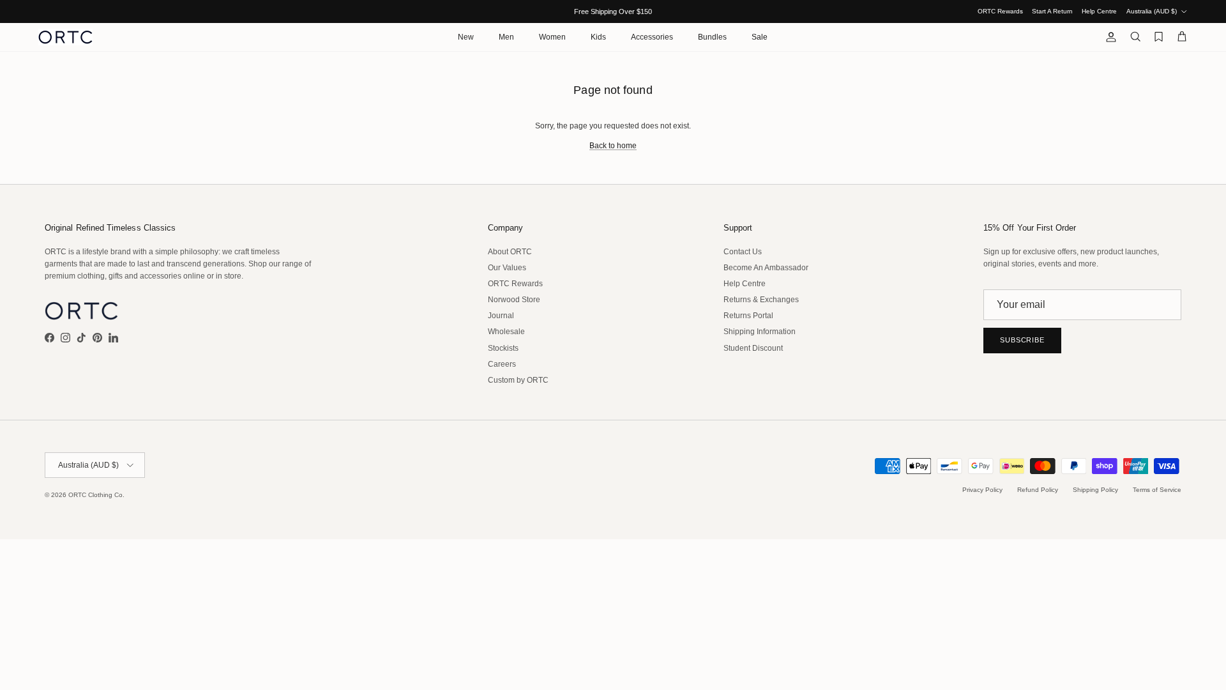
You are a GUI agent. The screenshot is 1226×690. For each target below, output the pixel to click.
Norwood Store (514, 299)
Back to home (613, 145)
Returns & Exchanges (761, 299)
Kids (598, 37)
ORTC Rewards (1000, 11)
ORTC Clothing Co (95, 494)
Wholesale (506, 331)
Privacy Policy (982, 489)
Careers (502, 364)
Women (552, 37)
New (466, 37)
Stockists (503, 348)
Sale (760, 37)
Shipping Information (759, 331)
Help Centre (1099, 11)
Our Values (507, 267)
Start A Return (1052, 11)
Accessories (652, 37)
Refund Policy (1037, 489)
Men (506, 37)
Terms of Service (1157, 489)
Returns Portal (748, 315)
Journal (501, 315)
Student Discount (753, 348)
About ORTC (510, 251)
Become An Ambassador (765, 267)
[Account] (1108, 37)
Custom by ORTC (518, 380)
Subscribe (1022, 340)
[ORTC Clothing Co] (65, 37)
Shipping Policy (1095, 489)
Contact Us (742, 251)
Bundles (712, 37)
